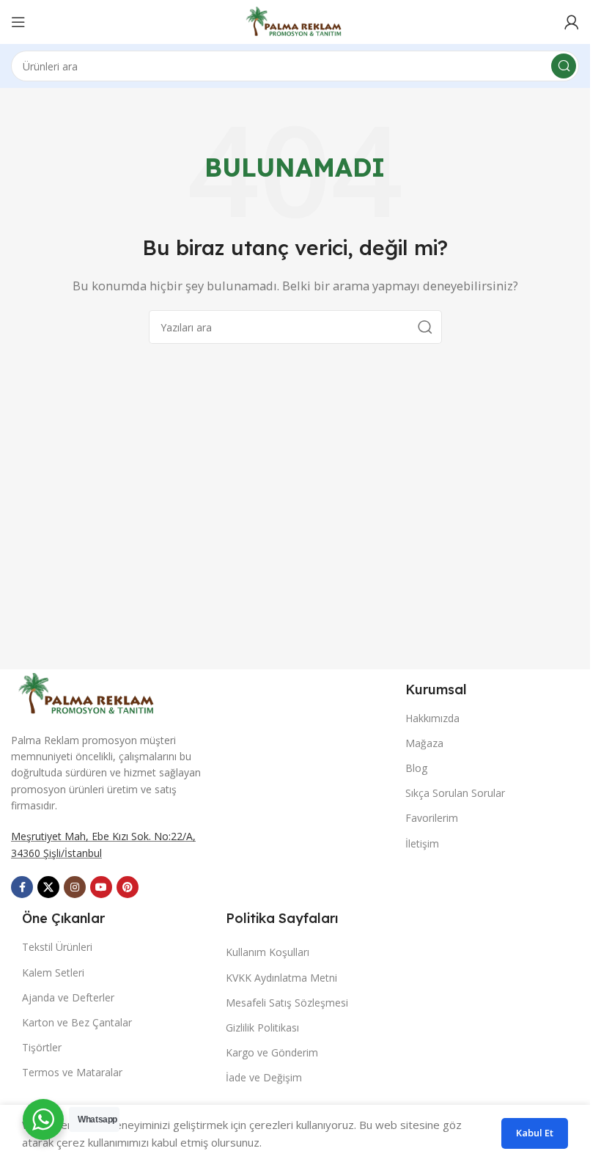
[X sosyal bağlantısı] (48, 887)
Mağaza (424, 743)
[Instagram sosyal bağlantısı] (75, 887)
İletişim (422, 843)
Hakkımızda (432, 718)
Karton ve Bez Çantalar (77, 1022)
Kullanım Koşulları (267, 952)
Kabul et (534, 1132)
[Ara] (563, 66)
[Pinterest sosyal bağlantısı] (128, 887)
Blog (416, 768)
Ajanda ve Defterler (68, 997)
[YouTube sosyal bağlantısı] (101, 887)
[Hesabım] (571, 22)
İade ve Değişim (264, 1077)
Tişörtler (42, 1047)
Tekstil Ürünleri (57, 947)
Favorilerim (431, 818)
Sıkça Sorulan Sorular (455, 793)
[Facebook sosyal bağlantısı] (22, 887)
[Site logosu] (295, 20)
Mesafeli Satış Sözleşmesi (287, 1003)
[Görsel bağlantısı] (88, 692)
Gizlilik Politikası (262, 1027)
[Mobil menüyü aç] (18, 22)
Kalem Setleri (53, 972)
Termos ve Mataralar (72, 1072)
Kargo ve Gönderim (272, 1052)
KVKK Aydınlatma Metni (281, 978)
